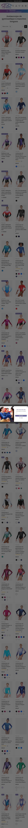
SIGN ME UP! (21, 415)
